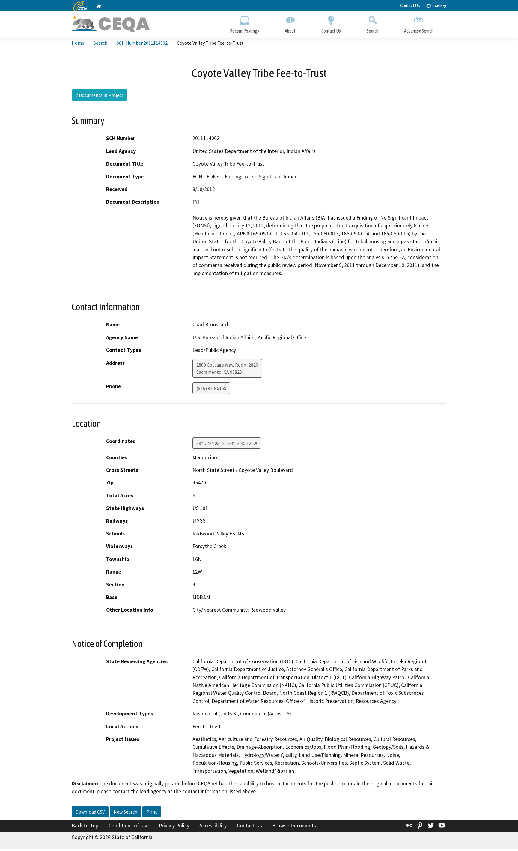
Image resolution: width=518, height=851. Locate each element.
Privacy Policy (174, 825)
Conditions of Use (129, 825)
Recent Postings (244, 31)
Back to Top (85, 825)
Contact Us (410, 5)
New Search (125, 812)
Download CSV (90, 812)
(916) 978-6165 (211, 388)
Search (372, 31)
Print (151, 812)
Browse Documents (294, 825)
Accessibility (213, 825)
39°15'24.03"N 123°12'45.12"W (226, 443)
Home (78, 43)
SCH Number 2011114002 (142, 43)
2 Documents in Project (100, 95)
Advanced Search (418, 31)
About (290, 31)
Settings (438, 6)
